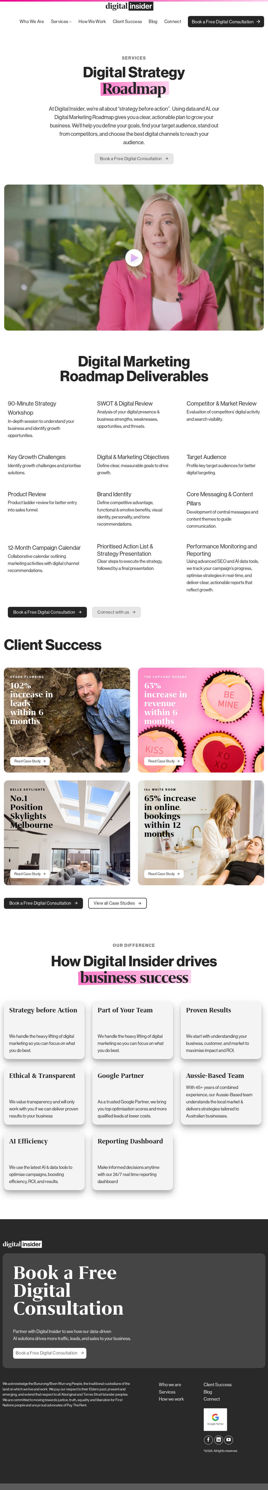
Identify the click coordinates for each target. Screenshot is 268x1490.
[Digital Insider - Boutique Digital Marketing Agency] (130, 6)
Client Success (127, 21)
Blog (153, 21)
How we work (171, 1399)
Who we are (170, 1384)
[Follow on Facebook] (208, 1440)
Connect (172, 21)
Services (59, 21)
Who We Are (32, 21)
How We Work (92, 21)
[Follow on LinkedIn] (218, 1440)
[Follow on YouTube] (228, 1440)
